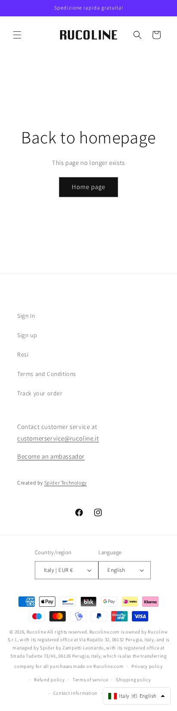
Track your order (40, 393)
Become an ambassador (51, 456)
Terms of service (90, 680)
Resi (22, 354)
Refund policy (49, 680)
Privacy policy (147, 666)
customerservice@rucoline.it (58, 438)
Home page (88, 187)
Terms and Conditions (46, 374)
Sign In (26, 316)
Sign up (27, 335)
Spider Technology (65, 482)
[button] (17, 34)
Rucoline (36, 632)
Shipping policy (133, 680)
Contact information (75, 693)
